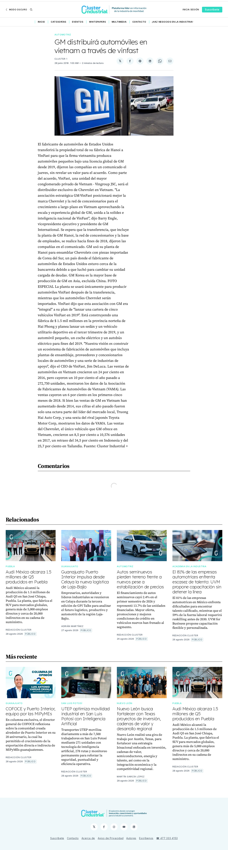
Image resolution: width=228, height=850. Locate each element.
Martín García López (130, 776)
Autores (131, 838)
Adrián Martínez (72, 626)
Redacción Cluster (19, 629)
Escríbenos (146, 838)
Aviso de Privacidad (110, 838)
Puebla (10, 566)
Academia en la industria (189, 566)
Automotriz (63, 34)
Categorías (58, 21)
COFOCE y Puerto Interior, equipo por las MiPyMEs (30, 711)
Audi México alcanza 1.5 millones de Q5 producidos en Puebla (28, 576)
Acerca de (88, 838)
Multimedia (119, 21)
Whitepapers (97, 21)
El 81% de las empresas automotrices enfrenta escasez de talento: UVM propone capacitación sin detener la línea (196, 581)
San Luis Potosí (71, 703)
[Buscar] (31, 9)
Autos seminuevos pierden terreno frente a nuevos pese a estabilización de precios (140, 579)
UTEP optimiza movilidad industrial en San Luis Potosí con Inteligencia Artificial (85, 716)
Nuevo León (124, 703)
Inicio (41, 21)
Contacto (139, 21)
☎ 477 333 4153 (167, 838)
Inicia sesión (191, 9)
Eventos (77, 21)
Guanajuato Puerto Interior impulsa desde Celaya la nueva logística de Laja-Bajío (85, 579)
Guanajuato (69, 566)
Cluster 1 (61, 58)
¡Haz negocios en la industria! (172, 21)
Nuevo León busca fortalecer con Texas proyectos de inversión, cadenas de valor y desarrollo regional (139, 718)
